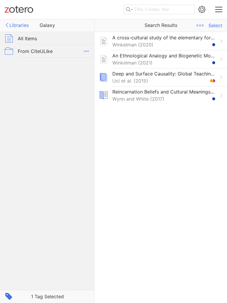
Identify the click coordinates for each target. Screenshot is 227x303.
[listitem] (161, 41)
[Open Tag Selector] (9, 296)
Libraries (19, 25)
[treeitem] (47, 38)
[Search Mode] (129, 9)
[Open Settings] (202, 9)
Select (215, 25)
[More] (86, 51)
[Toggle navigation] (219, 9)
